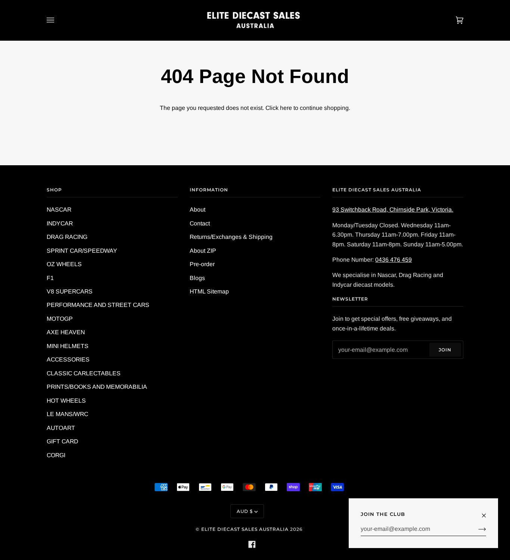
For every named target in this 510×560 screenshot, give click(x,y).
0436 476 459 (393, 259)
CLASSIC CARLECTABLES (84, 373)
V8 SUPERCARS (70, 291)
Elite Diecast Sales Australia (245, 529)
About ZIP (203, 250)
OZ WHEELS (64, 264)
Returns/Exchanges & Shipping (231, 237)
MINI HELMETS (67, 346)
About (197, 209)
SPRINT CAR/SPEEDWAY (82, 250)
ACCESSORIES (68, 359)
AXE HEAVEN (66, 332)
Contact (200, 223)
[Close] (487, 511)
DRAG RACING (67, 237)
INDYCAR (60, 223)
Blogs (197, 278)
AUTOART (61, 428)
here (286, 108)
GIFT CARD (62, 441)
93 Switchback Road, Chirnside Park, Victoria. (392, 209)
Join (445, 350)
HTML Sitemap (209, 291)
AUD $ (245, 511)
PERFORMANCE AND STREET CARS (98, 305)
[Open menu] (58, 20)
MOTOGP (60, 319)
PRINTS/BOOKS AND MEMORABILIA (97, 387)
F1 (50, 278)
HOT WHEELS (66, 400)
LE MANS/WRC (67, 414)
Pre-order (202, 264)
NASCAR (59, 209)
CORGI (56, 455)
